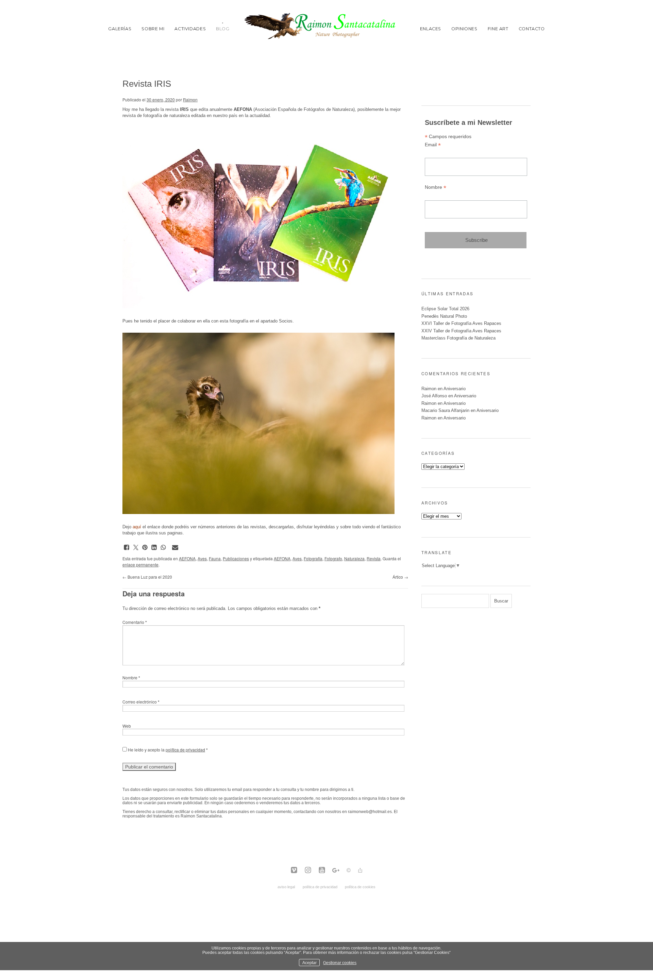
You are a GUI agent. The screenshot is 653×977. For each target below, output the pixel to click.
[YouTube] (322, 870)
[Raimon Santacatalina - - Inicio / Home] (324, 28)
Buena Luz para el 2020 (147, 577)
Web (126, 726)
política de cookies (360, 887)
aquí (137, 526)
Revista (374, 558)
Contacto (532, 28)
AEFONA (187, 558)
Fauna (215, 558)
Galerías (119, 28)
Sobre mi (152, 28)
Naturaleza (354, 558)
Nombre (131, 677)
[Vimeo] (294, 870)
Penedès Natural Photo (444, 316)
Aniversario (454, 388)
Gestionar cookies (339, 962)
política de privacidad (185, 749)
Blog (223, 28)
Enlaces (430, 28)
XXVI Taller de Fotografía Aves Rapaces (461, 323)
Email (433, 145)
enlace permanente (140, 564)
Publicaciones (236, 558)
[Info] (349, 871)
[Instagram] (308, 870)
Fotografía (313, 558)
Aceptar (309, 962)
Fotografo (333, 558)
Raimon (190, 99)
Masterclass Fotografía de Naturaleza (458, 338)
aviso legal (286, 887)
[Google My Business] (336, 870)
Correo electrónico (141, 702)
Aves (202, 558)
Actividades (190, 28)
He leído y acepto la (167, 749)
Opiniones (464, 28)
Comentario (134, 622)
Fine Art (498, 28)
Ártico (400, 577)
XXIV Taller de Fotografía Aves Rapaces (461, 330)
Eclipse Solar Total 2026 (445, 308)
